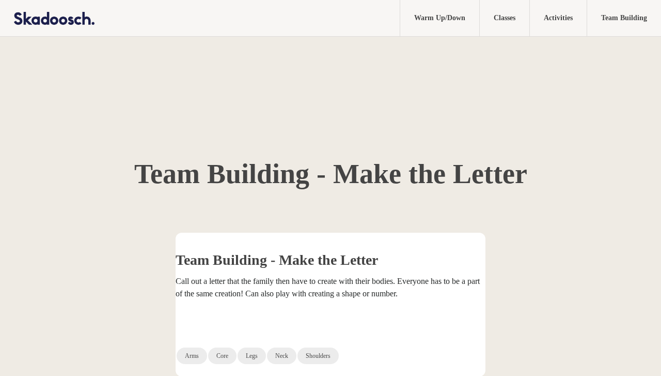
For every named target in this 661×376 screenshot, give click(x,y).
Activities (558, 18)
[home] (47, 18)
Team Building (624, 18)
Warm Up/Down (439, 18)
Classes (504, 18)
